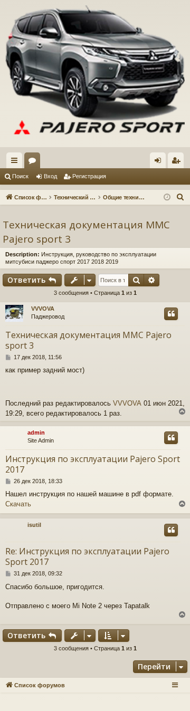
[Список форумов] (95, 73)
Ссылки (16, 162)
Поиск (20, 176)
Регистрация (89, 176)
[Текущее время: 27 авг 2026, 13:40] (167, 197)
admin (36, 432)
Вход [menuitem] (160, 162)
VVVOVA (42, 308)
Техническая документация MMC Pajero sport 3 (86, 232)
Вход (50, 176)
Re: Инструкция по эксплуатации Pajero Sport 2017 (87, 556)
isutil (34, 525)
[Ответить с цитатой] (171, 314)
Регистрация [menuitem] (178, 162)
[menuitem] (180, 197)
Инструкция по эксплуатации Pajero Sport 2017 (92, 464)
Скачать (18, 504)
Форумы (34, 162)
